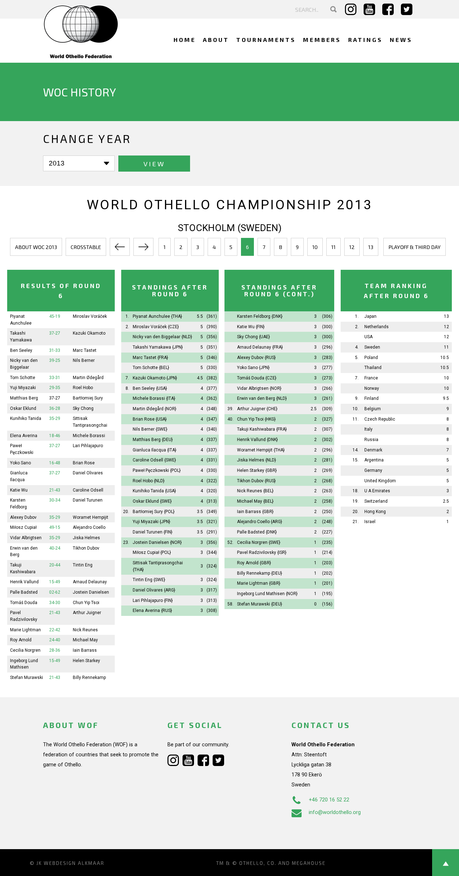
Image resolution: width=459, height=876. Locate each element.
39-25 (54, 360)
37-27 (54, 333)
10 (315, 247)
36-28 (54, 408)
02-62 (54, 592)
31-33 (54, 350)
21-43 (54, 490)
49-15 (54, 527)
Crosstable (86, 247)
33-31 (54, 377)
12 (352, 247)
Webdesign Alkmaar (74, 863)
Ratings (365, 39)
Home (185, 39)
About (216, 39)
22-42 (54, 629)
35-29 (54, 418)
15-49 (54, 581)
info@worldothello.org (335, 812)
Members (322, 39)
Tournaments (266, 39)
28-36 (54, 650)
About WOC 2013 (36, 247)
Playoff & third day (414, 247)
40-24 (54, 548)
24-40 (54, 639)
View (154, 163)
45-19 (54, 316)
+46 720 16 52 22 (329, 799)
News (401, 39)
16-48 (54, 462)
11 (333, 247)
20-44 (54, 565)
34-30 (54, 602)
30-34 (54, 500)
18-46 (54, 435)
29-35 (54, 387)
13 (370, 247)
